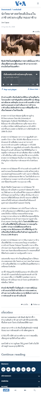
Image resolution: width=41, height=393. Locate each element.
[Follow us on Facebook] (3, 369)
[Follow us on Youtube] (8, 369)
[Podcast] (28, 369)
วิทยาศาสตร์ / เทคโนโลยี (11, 9)
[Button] (36, 31)
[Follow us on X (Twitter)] (13, 369)
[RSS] (23, 369)
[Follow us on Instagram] (18, 369)
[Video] (25, 390)
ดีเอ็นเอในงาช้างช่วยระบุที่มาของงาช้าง (21, 74)
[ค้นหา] (34, 390)
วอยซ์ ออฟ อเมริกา (12, 77)
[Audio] (15, 390)
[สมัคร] (33, 369)
